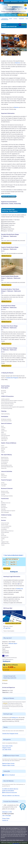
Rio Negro (14, 15)
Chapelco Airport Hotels (8, 765)
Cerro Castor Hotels (7, 746)
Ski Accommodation (9, 790)
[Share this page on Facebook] (25, 9)
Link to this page (6, 815)
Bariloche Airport (13, 643)
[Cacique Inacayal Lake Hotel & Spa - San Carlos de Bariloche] (7, 41)
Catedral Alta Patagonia (12, 377)
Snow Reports (14, 1)
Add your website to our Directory (10, 795)
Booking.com (14, 717)
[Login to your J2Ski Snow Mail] (14, 616)
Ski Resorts (5, 18)
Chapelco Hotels (6, 747)
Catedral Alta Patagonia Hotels (10, 733)
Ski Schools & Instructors (10, 792)
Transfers (21, 18)
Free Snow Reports (13, 623)
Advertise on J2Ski (7, 812)
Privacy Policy (5, 818)
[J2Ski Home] (4, 4)
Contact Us (5, 820)
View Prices (6, 243)
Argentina (8, 15)
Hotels (2, 15)
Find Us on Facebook (9, 775)
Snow (10, 18)
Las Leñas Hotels (6, 749)
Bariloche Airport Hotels (8, 763)
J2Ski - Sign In (23, 15)
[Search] (25, 5)
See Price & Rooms (10, 667)
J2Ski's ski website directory (10, 789)
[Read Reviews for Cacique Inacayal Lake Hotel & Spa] (6, 661)
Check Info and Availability (9, 196)
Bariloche (17, 63)
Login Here (7, 628)
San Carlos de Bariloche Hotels (13, 555)
